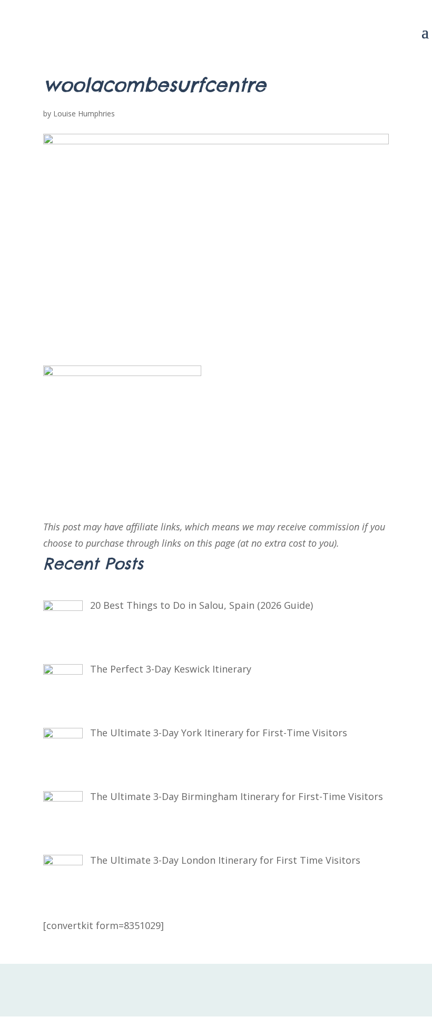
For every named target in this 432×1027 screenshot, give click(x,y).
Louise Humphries (84, 113)
